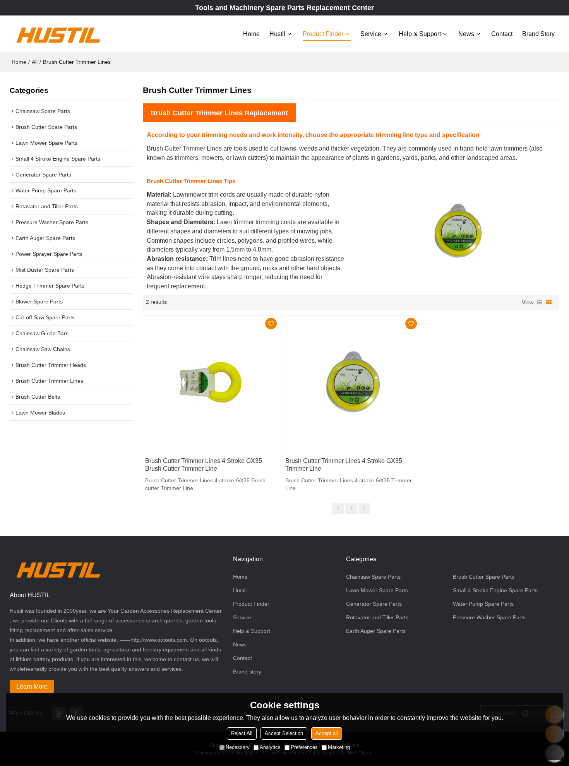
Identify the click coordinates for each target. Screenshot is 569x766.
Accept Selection (284, 734)
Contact (501, 34)
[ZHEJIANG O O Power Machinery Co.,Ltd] (58, 33)
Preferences (304, 748)
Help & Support (420, 34)
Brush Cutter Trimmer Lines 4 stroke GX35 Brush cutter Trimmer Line (203, 465)
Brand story (538, 34)
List (539, 302)
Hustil (277, 34)
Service (370, 34)
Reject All (241, 734)
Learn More (32, 686)
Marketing (339, 748)
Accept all (326, 734)
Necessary (238, 748)
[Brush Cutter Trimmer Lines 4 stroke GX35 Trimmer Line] (351, 383)
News (466, 34)
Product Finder (323, 34)
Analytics (270, 748)
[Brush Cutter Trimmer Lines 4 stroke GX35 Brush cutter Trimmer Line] (211, 383)
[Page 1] (338, 508)
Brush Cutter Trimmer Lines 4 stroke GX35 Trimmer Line (343, 465)
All (35, 62)
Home (251, 34)
